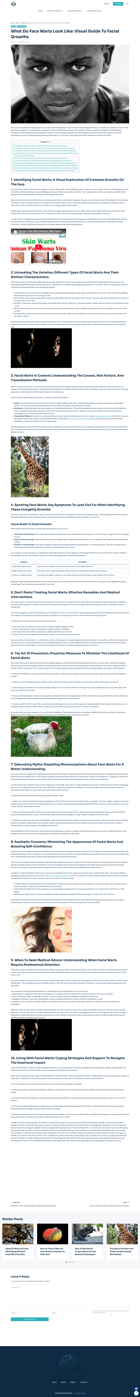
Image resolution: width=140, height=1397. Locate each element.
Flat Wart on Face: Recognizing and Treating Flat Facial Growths (33, 1204)
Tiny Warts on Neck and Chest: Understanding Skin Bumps (121, 1252)
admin (14, 42)
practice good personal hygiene (80, 418)
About (106, 4)
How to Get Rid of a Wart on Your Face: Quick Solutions (109, 1204)
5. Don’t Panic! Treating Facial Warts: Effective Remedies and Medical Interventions (40, 158)
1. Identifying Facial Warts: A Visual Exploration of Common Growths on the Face (39, 146)
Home (40, 11)
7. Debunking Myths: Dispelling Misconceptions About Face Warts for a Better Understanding (43, 163)
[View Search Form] (127, 3)
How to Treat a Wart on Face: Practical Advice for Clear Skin (52, 1252)
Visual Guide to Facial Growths (24, 156)
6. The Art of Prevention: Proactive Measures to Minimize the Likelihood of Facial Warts (41, 161)
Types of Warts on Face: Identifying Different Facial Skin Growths (16, 1252)
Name (14, 1313)
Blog (54, 1382)
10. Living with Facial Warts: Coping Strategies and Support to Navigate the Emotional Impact (43, 170)
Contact (118, 4)
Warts (13, 26)
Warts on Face (21, 26)
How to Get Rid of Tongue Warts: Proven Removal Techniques (85, 1252)
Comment (16, 1287)
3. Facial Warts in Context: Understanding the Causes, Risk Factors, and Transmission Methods (44, 151)
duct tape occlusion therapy (59, 876)
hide (48, 142)
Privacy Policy (80, 1393)
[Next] (134, 1242)
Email (54, 1313)
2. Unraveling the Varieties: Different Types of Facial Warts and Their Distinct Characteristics (43, 148)
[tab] (66, 1262)
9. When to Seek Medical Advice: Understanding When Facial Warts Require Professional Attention (45, 168)
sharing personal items (103, 416)
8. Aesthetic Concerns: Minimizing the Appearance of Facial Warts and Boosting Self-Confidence (45, 165)
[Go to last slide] (5, 1242)
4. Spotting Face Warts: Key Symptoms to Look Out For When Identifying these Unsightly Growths (45, 153)
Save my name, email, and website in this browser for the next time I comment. (110, 1312)
